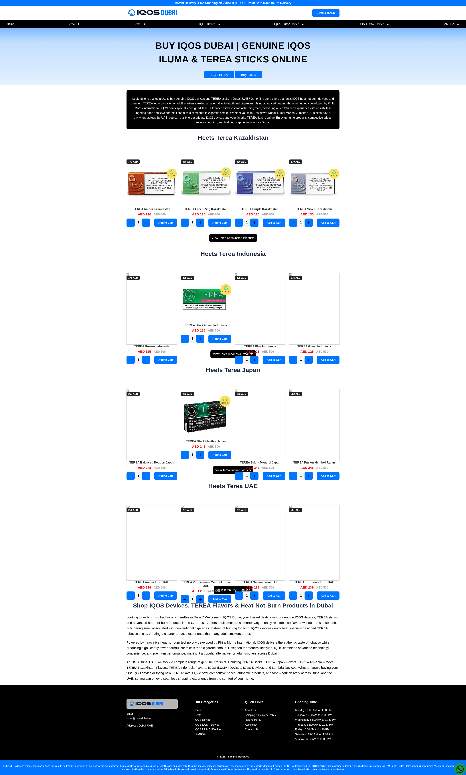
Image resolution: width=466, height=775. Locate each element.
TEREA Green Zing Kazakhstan (206, 209)
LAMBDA (451, 24)
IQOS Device (209, 24)
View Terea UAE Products (233, 589)
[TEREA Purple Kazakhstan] (260, 182)
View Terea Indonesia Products (233, 354)
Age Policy (251, 724)
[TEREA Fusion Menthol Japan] (314, 425)
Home (10, 23)
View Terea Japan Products (233, 470)
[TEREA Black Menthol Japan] (206, 414)
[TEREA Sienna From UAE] (260, 543)
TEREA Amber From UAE (151, 582)
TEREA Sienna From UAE (260, 582)
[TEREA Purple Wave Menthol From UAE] (206, 543)
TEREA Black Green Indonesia (206, 325)
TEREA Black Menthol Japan (206, 441)
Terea (74, 24)
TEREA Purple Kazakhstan (260, 209)
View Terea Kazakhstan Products (233, 237)
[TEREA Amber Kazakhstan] (152, 182)
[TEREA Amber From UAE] (152, 543)
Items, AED (326, 12)
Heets (139, 24)
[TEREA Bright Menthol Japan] (260, 425)
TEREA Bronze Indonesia (151, 346)
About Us (250, 710)
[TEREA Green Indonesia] (314, 309)
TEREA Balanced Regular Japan (151, 462)
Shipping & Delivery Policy (260, 714)
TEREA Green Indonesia (314, 346)
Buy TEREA (219, 75)
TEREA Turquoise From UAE (314, 582)
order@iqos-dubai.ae (139, 718)
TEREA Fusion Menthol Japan (314, 462)
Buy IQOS (248, 75)
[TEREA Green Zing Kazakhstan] (206, 182)
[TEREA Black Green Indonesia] (206, 298)
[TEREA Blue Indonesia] (260, 309)
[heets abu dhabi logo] (153, 13)
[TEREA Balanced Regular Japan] (152, 425)
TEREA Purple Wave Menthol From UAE (206, 584)
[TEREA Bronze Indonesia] (152, 309)
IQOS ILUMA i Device (373, 24)
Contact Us (251, 729)
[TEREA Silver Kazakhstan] (314, 182)
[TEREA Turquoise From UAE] (314, 543)
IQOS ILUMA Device (289, 24)
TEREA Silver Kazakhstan (314, 209)
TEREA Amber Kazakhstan (151, 209)
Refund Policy (253, 719)
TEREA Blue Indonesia (260, 346)
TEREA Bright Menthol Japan (260, 462)
